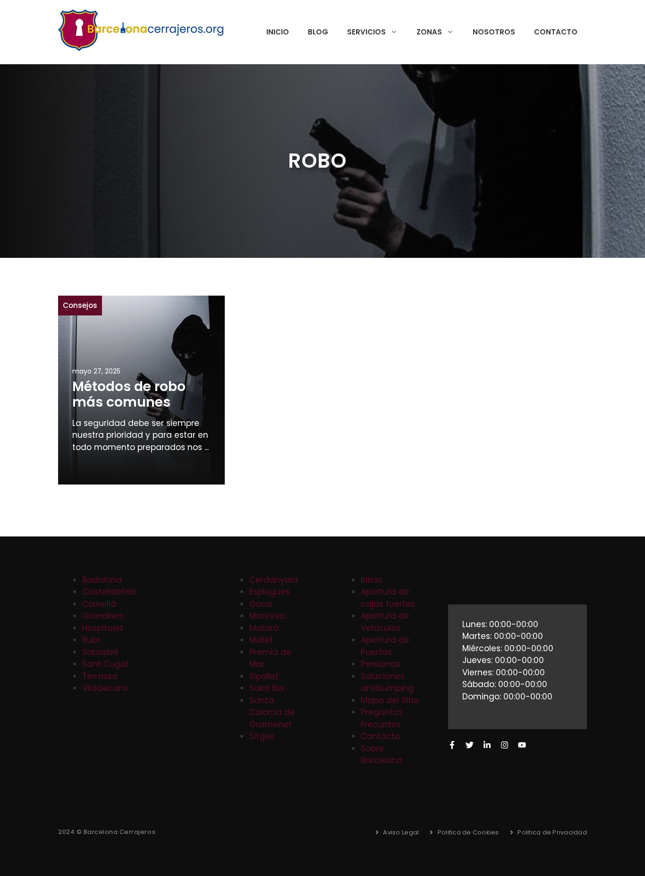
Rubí (91, 640)
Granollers (103, 615)
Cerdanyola (273, 580)
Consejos (80, 305)
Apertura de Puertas (385, 646)
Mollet (261, 640)
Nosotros (494, 32)
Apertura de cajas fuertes (388, 598)
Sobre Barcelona (381, 754)
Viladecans (105, 688)
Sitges (261, 736)
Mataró (264, 628)
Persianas (380, 664)
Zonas (429, 32)
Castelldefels (109, 591)
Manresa (267, 615)
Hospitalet (102, 628)
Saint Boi (266, 688)
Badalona (102, 580)
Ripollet (264, 676)
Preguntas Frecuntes (382, 718)
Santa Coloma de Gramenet (272, 712)
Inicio (277, 32)
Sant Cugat (105, 664)
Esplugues (269, 591)
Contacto (555, 32)
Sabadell (100, 652)
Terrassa (100, 676)
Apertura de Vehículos (385, 622)
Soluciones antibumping (387, 682)
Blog (318, 32)
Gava (260, 604)
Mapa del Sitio (389, 700)
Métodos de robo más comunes (129, 394)
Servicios (366, 32)
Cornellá (99, 604)
